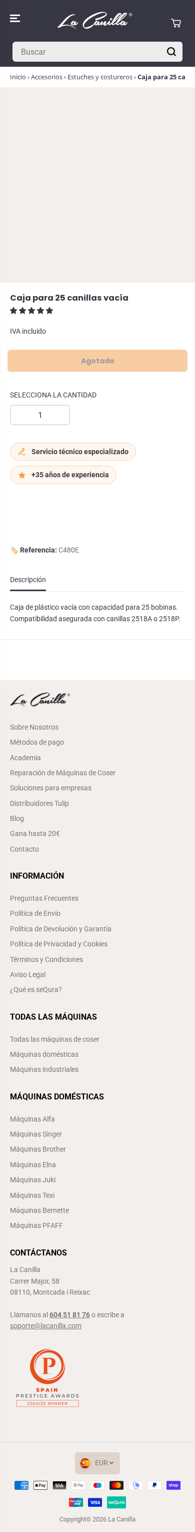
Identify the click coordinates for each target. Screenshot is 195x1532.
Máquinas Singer (36, 1134)
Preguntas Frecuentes (44, 898)
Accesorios (46, 76)
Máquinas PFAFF (36, 1225)
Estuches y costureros (100, 76)
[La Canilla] (95, 23)
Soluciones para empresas (51, 788)
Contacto (24, 849)
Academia (25, 758)
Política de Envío (35, 913)
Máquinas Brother (38, 1149)
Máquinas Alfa (32, 1119)
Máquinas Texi (32, 1195)
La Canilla (122, 1519)
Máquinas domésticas (44, 1054)
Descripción (28, 580)
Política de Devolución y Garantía (61, 929)
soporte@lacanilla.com (46, 1326)
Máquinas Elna (33, 1165)
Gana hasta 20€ (35, 833)
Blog (17, 818)
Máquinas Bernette (39, 1210)
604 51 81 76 (70, 1315)
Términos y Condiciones (46, 959)
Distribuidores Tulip (39, 803)
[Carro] (176, 23)
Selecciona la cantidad (53, 395)
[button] (16, 18)
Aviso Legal (28, 974)
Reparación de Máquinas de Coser (63, 773)
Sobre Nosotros (34, 727)
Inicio (18, 76)
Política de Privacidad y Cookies (59, 944)
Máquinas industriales (44, 1069)
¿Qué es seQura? (36, 990)
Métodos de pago (37, 742)
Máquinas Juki (33, 1180)
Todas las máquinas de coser (55, 1039)
